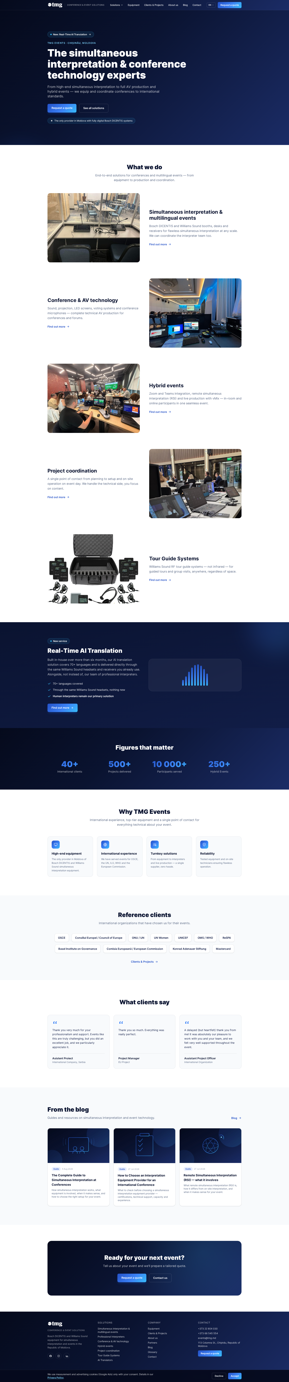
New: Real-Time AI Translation (70, 34)
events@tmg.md (207, 1338)
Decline (219, 1375)
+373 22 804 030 (208, 1328)
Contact (196, 5)
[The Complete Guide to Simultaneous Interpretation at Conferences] (78, 1145)
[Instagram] (59, 1356)
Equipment (133, 5)
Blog (185, 5)
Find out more (158, 244)
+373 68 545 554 (208, 1333)
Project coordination (109, 1350)
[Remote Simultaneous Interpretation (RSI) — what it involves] (210, 1145)
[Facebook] (50, 1356)
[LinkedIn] (67, 1356)
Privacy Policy (55, 1377)
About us (173, 5)
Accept (235, 1375)
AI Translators (105, 1360)
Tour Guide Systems (109, 1355)
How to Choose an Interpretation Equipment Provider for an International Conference (141, 1180)
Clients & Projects (154, 5)
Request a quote (229, 5)
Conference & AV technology (113, 1341)
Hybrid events (105, 1346)
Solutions (115, 5)
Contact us (160, 1277)
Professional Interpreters (111, 1336)
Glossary (152, 1352)
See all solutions (93, 108)
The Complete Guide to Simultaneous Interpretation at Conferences (74, 1179)
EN (210, 5)
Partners (152, 1342)
